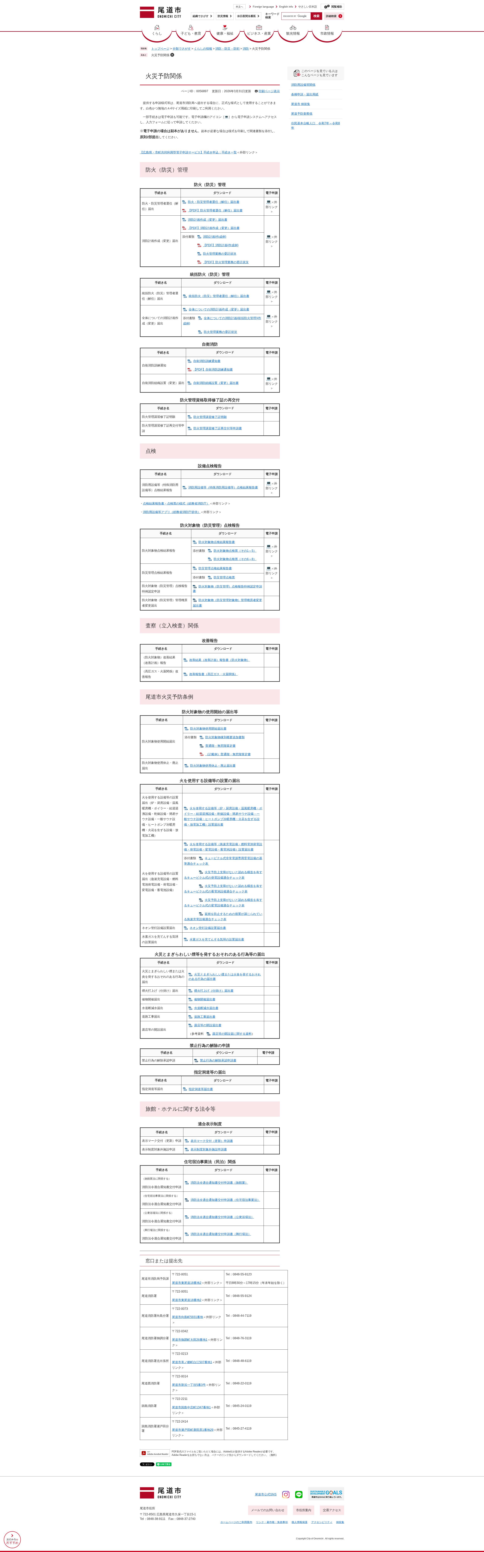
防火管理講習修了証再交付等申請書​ (217, 428)
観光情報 (293, 33)
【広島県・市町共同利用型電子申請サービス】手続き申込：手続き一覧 (188, 152)
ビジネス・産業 (259, 33)
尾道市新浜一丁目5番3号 (189, 1384)
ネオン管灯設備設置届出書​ (208, 928)
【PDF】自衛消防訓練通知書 (213, 369)
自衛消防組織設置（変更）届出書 (216, 383)
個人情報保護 (299, 1522)
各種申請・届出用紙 (304, 94)
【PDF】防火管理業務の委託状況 (226, 262)
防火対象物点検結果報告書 (217, 542)
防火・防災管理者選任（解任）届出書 (213, 202)
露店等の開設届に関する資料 (232, 1033)
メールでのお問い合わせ (267, 1510)
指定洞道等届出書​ (201, 1089)
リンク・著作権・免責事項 (272, 1522)
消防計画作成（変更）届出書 (207, 219)
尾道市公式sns (266, 1494)
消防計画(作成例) (214, 236)
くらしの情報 (203, 48)
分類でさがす (182, 48)
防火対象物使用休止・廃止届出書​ (213, 765)
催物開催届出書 (204, 999)
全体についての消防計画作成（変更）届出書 (219, 309)
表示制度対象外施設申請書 (209, 1149)
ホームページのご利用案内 (236, 1522)
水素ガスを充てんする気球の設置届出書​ (217, 939)
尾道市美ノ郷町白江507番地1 (192, 1362)
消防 (246, 48)
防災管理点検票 (224, 577)
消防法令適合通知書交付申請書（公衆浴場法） (222, 1217)
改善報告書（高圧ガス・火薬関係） (213, 674)
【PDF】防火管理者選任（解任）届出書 (215, 210)
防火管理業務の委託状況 (219, 253)
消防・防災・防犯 (227, 48)
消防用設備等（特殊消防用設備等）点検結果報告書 (223, 487)
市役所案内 (303, 1510)
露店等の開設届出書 (207, 1025)
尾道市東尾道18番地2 (186, 1282)
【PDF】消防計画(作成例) (220, 245)
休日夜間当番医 (246, 16)
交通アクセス (332, 1510)
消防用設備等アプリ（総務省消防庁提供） (171, 512)
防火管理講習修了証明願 (210, 417)
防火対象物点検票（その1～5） (235, 550)
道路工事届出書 (204, 1016)
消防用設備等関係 (303, 84)
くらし (157, 33)
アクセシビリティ (321, 1522)
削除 (172, 55)
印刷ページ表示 (269, 91)
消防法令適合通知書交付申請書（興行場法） (221, 1234)
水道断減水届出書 (206, 1008)
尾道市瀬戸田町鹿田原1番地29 (192, 1429)
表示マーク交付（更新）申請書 (212, 1141)
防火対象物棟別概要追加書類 (225, 737)
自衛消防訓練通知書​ (206, 361)
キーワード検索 (272, 15)
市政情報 (327, 33)
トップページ (160, 48)
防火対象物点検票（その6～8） (235, 559)
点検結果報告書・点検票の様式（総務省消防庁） (176, 503)
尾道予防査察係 (301, 113)
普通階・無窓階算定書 (220, 745)
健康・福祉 (224, 33)
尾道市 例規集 (300, 104)
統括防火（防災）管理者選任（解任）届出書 (219, 296)
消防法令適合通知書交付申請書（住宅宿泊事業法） (225, 1199)
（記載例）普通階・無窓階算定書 (228, 754)
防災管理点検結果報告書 (215, 568)
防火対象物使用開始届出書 (208, 728)
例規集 (340, 1522)
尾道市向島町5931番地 (187, 1317)
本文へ (239, 6)
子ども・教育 (191, 33)
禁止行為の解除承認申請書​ (218, 1060)
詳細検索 (331, 16)
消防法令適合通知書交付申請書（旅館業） (219, 1182)
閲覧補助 (336, 6)
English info (286, 6)
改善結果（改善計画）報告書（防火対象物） (219, 660)
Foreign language (263, 6)
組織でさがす (201, 16)
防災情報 (223, 16)
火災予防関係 (160, 55)
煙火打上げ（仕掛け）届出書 (213, 990)
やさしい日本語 (307, 6)
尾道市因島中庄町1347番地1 (191, 1407)
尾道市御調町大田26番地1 (189, 1339)
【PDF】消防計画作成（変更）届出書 (214, 228)
